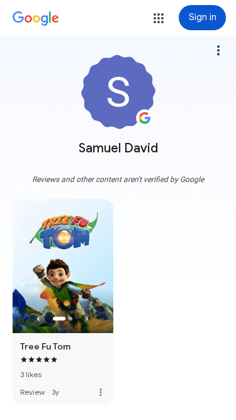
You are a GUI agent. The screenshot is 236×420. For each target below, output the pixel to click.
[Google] (36, 18)
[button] (158, 18)
